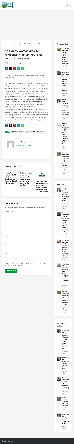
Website (8, 253)
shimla (33, 131)
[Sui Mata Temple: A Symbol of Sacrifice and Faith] (59, 398)
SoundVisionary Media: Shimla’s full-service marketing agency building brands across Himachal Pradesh (65, 81)
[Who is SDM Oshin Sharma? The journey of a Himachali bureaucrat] (59, 378)
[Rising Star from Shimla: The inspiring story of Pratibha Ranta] (59, 358)
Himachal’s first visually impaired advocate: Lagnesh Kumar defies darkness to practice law (65, 339)
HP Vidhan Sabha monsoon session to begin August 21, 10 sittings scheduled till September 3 (65, 273)
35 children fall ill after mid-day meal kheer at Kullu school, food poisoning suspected (65, 56)
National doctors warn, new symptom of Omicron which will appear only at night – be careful (26, 179)
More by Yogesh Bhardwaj (24, 145)
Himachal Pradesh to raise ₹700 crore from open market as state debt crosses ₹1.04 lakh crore (65, 161)
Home (6, 44)
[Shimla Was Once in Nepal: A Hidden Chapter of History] (59, 414)
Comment (9, 211)
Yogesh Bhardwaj (16, 63)
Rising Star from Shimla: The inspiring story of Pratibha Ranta (65, 363)
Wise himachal (41, 131)
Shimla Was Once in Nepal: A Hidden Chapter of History (65, 419)
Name (7, 236)
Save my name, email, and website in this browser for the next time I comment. (25, 264)
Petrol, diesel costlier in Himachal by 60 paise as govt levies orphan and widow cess (65, 107)
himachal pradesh (24, 131)
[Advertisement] (37, 23)
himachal (14, 131)
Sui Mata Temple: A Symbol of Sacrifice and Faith (65, 401)
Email (7, 244)
